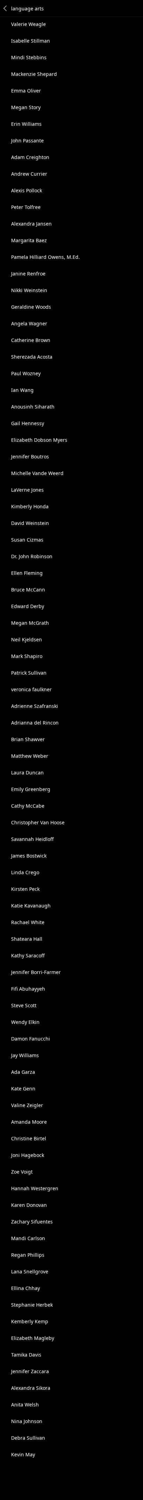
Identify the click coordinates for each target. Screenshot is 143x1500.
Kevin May (23, 1454)
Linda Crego (25, 872)
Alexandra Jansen (31, 223)
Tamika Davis (26, 1354)
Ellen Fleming (27, 573)
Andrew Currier (29, 173)
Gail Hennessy (27, 423)
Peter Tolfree (26, 207)
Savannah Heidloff (32, 839)
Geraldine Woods (31, 307)
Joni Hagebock (27, 1155)
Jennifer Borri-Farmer (36, 972)
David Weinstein (30, 523)
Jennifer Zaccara (30, 1371)
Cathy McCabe (27, 805)
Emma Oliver (26, 90)
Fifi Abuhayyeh (28, 988)
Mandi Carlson (28, 1238)
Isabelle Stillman (30, 40)
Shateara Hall (26, 939)
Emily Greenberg (30, 789)
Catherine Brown (30, 340)
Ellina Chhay (25, 1288)
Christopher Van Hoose (38, 822)
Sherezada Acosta (31, 356)
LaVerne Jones (27, 489)
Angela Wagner (29, 323)
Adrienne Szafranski (34, 706)
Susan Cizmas (27, 539)
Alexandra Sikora (30, 1388)
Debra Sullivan (28, 1438)
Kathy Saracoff (28, 955)
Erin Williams (26, 124)
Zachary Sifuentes (32, 1221)
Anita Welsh (25, 1404)
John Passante (27, 140)
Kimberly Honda (30, 506)
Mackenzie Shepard (34, 74)
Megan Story (26, 107)
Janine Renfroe (28, 273)
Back (5, 8)
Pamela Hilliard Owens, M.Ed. (45, 257)
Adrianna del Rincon (35, 722)
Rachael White (27, 922)
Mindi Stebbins (29, 57)
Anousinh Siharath (32, 406)
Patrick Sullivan (29, 672)
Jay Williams (25, 1055)
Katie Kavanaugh (31, 905)
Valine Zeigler (27, 1105)
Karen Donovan (29, 1205)
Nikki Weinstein (29, 290)
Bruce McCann (28, 589)
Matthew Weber (29, 756)
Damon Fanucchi (30, 1038)
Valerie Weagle (28, 24)
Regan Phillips (27, 1255)
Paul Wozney (26, 373)
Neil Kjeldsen (26, 639)
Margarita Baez (29, 240)
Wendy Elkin (25, 1022)
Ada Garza (23, 1072)
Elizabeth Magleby (32, 1338)
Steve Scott (23, 1005)
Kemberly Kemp (29, 1321)
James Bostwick (29, 855)
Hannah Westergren (34, 1188)
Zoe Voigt (22, 1171)
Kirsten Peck (25, 889)
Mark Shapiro (26, 656)
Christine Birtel (28, 1138)
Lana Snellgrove (29, 1271)
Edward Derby (27, 606)
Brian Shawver (28, 739)
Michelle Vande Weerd (37, 473)
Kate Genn (23, 1088)
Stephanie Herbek (32, 1304)
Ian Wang (22, 390)
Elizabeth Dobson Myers (39, 440)
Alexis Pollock (26, 190)
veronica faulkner (31, 689)
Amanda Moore (29, 1122)
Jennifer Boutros (30, 456)
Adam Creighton (30, 157)
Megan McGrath (30, 623)
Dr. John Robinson (31, 556)
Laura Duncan (27, 772)
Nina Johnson (26, 1421)
